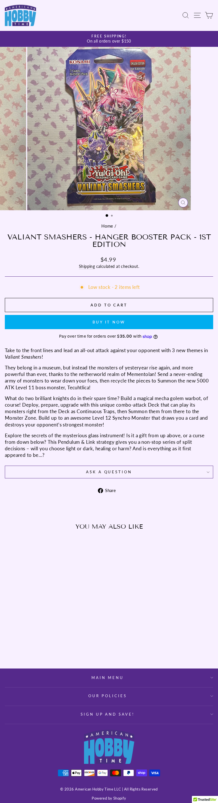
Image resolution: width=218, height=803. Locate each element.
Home (107, 225)
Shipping (87, 266)
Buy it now (109, 322)
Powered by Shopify (109, 798)
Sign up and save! (108, 714)
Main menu (107, 677)
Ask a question (109, 472)
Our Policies (107, 695)
